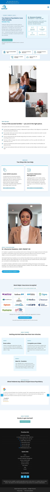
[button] (48, 7)
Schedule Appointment (7, 40)
